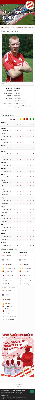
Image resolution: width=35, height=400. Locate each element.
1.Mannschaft (20, 27)
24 (10, 236)
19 (10, 153)
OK (32, 391)
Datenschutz (4, 395)
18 (10, 227)
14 (20, 200)
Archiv (12, 27)
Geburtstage (29, 389)
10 (23, 255)
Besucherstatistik (6, 389)
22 (10, 130)
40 (6, 264)
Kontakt (15, 389)
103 (6, 268)
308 (6, 255)
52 (6, 295)
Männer (7, 27)
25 (10, 136)
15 (10, 171)
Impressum (21, 389)
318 (6, 290)
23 (10, 142)
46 (6, 259)
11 (10, 165)
